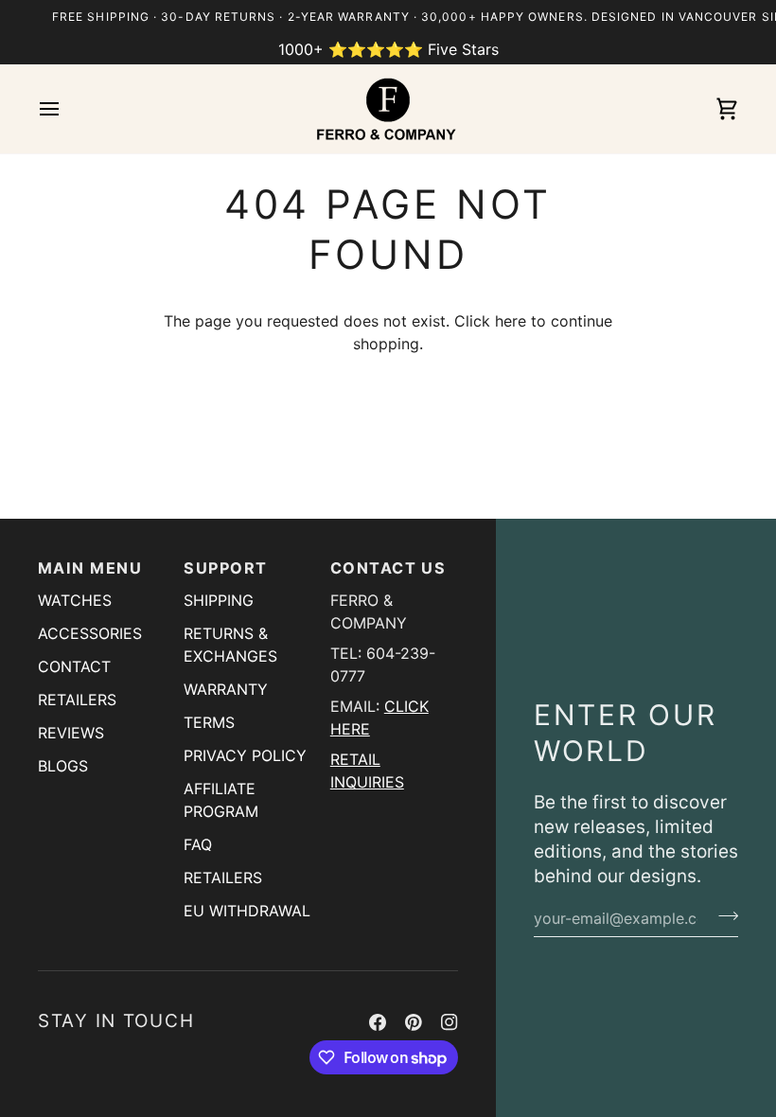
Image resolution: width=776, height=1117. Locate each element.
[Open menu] (66, 108)
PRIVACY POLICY (245, 755)
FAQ (198, 844)
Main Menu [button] (90, 567)
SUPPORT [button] (225, 567)
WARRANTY (226, 689)
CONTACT (74, 666)
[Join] (722, 915)
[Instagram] (449, 1022)
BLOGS (63, 765)
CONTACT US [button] (388, 567)
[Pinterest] (413, 1022)
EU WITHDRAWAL (247, 910)
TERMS (209, 722)
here (510, 320)
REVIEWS (71, 732)
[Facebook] (377, 1022)
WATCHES (75, 600)
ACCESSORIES (90, 633)
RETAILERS (77, 699)
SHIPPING (219, 600)
